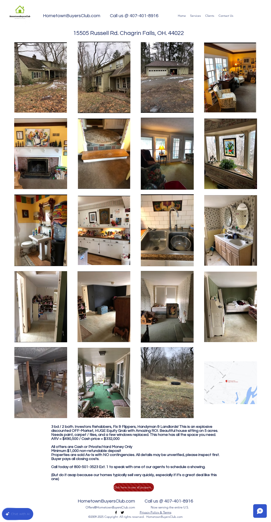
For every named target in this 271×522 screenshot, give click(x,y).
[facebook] (116, 512)
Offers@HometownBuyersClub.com (110, 507)
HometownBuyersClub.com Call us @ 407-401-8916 (100, 15)
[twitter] (122, 512)
